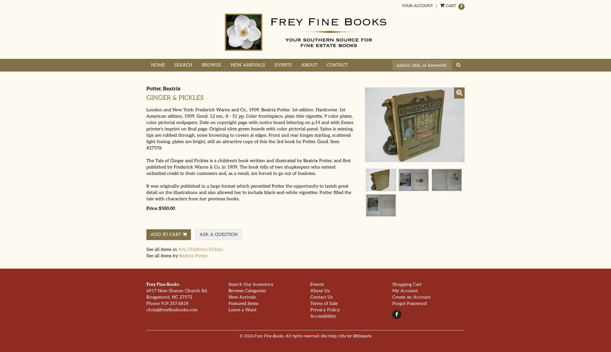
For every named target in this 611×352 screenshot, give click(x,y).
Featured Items (243, 303)
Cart (450, 5)
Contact (337, 65)
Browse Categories (247, 290)
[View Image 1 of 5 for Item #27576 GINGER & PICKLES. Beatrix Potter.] (415, 124)
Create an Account (411, 297)
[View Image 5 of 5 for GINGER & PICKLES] (381, 205)
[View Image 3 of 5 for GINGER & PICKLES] (414, 180)
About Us (320, 290)
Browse (211, 65)
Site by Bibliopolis (355, 336)
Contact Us (321, 297)
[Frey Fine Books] (305, 32)
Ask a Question (219, 234)
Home (158, 65)
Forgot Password (409, 303)
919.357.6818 (174, 303)
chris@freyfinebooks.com (172, 310)
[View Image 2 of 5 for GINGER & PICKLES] (381, 180)
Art (181, 249)
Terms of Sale (324, 303)
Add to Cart (166, 234)
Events (283, 65)
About (309, 65)
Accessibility (323, 316)
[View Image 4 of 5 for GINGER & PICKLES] (447, 180)
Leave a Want (242, 310)
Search (183, 65)
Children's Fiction (205, 249)
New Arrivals (248, 65)
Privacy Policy (325, 310)
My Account (405, 290)
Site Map (329, 336)
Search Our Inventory (250, 284)
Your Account (417, 5)
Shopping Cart (407, 284)
